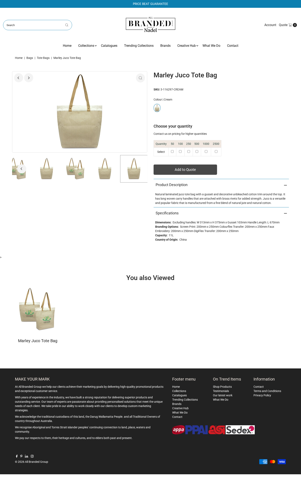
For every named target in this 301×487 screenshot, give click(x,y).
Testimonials (221, 391)
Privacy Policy (262, 395)
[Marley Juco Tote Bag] (37, 309)
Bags (29, 57)
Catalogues (109, 46)
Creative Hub (186, 46)
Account (270, 25)
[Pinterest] (21, 457)
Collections (86, 46)
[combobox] (37, 25)
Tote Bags (43, 57)
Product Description (172, 185)
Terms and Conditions (267, 391)
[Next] (28, 77)
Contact (232, 46)
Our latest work (222, 395)
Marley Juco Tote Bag (37, 340)
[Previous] (18, 77)
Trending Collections (139, 46)
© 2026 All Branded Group (31, 461)
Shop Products (222, 386)
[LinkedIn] (26, 457)
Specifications (167, 213)
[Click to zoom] (140, 77)
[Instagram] (32, 457)
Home (67, 46)
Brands (165, 46)
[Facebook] (17, 457)
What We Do (211, 46)
